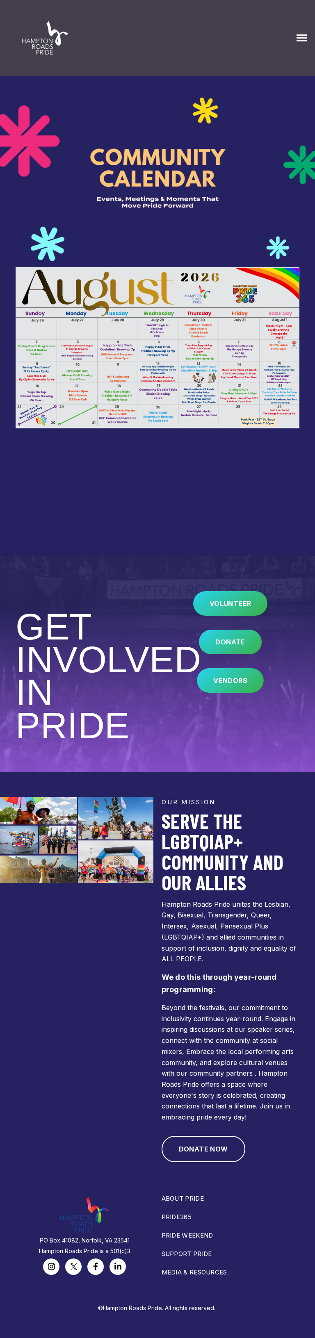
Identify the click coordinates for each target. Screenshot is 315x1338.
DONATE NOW (203, 1149)
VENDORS (230, 680)
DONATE (230, 642)
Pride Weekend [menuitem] (187, 1235)
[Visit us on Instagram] (51, 1266)
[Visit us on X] (73, 1266)
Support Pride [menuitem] (187, 1254)
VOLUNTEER (230, 603)
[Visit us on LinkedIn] (118, 1266)
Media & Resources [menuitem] (194, 1272)
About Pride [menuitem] (183, 1198)
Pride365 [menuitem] (177, 1217)
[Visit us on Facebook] (95, 1266)
